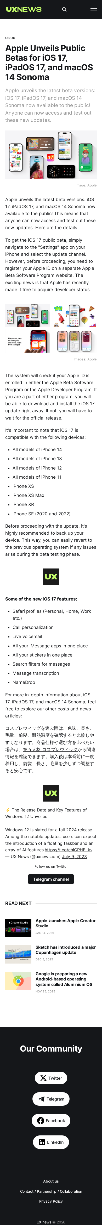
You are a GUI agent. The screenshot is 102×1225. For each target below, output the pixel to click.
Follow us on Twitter (51, 866)
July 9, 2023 (74, 856)
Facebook (55, 1120)
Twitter (55, 1078)
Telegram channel (51, 879)
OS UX (10, 38)
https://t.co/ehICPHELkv (68, 849)
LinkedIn (55, 1142)
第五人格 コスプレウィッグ (50, 749)
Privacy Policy (51, 1201)
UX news (44, 1222)
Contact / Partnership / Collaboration (51, 1191)
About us (51, 1181)
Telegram (56, 1099)
